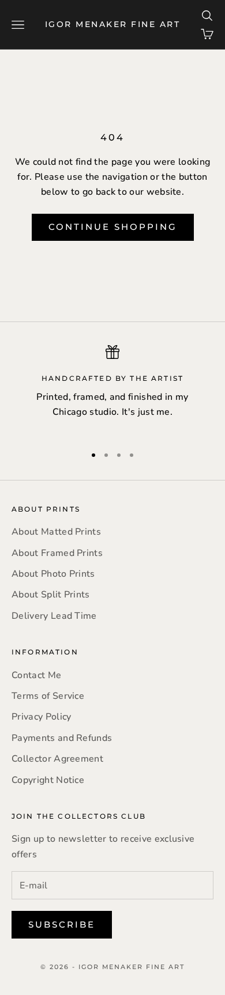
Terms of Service (48, 696)
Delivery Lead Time (54, 616)
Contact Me (36, 675)
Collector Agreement (57, 758)
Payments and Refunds (62, 738)
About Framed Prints (57, 553)
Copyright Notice (48, 780)
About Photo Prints (53, 574)
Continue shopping (112, 226)
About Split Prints (51, 594)
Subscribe (61, 924)
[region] (112, 390)
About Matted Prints (56, 531)
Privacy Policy (41, 716)
